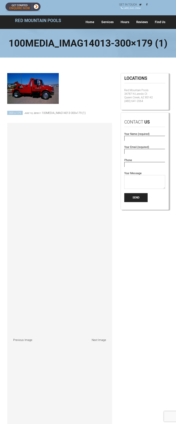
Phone (128, 160)
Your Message (133, 173)
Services (107, 22)
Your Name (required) (137, 134)
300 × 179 (15, 113)
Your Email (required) (136, 147)
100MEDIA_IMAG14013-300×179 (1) (64, 113)
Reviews (142, 22)
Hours (125, 22)
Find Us (160, 22)
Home (90, 22)
